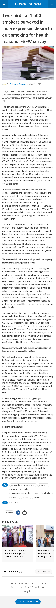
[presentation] (48, 544)
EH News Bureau (18, 84)
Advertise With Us (27, 583)
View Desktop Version (29, 602)
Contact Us (16, 587)
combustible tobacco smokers (23, 485)
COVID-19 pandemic (19, 489)
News (13, 503)
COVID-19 (43, 485)
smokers (14, 497)
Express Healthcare (28, 4)
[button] (4, 4)
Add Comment (44, 572)
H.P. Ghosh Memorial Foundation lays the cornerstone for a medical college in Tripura (16, 556)
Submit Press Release (34, 587)
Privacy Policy (28, 591)
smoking (26, 497)
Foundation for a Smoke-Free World (25, 493)
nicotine (47, 493)
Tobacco (37, 497)
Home (13, 583)
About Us (42, 583)
